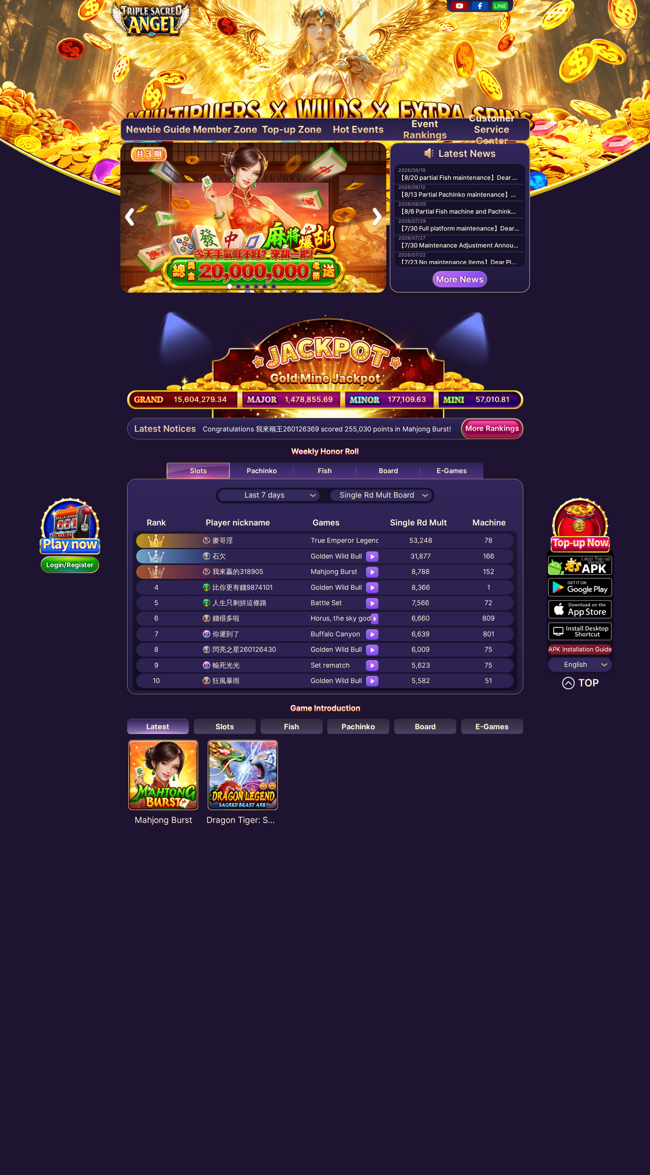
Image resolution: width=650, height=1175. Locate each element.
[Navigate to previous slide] (129, 217)
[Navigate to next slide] (377, 217)
